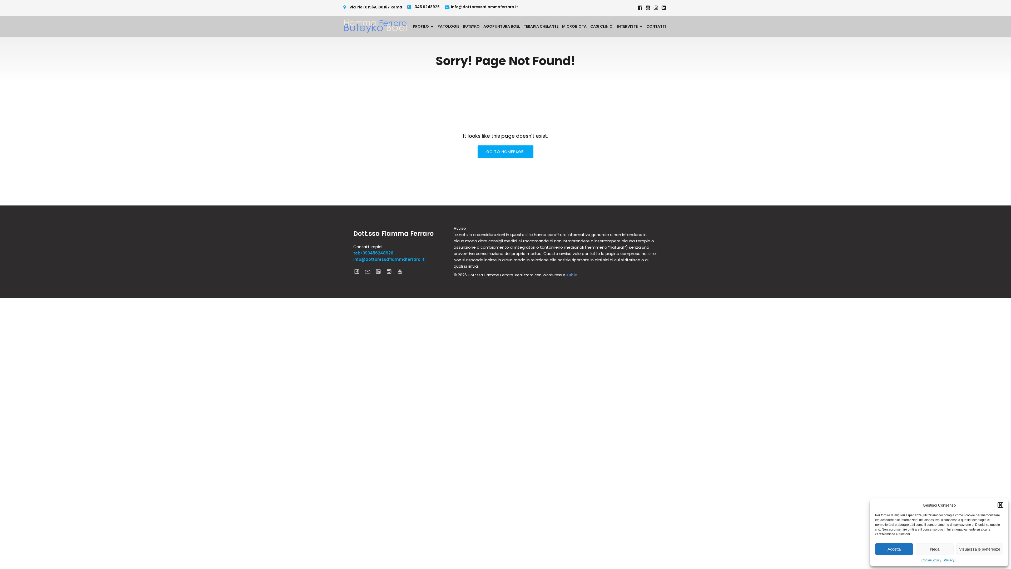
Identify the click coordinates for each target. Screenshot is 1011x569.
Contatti (656, 26)
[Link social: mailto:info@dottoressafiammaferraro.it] (369, 271)
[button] (1000, 505)
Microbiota (574, 26)
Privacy (949, 560)
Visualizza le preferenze (979, 549)
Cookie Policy (931, 560)
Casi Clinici (601, 26)
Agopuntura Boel (501, 26)
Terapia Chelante (541, 26)
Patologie (448, 26)
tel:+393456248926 (373, 253)
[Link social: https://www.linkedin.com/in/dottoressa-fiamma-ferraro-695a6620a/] (664, 8)
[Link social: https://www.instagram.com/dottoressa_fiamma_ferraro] (656, 8)
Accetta (894, 549)
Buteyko (471, 26)
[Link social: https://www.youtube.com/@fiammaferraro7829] (648, 8)
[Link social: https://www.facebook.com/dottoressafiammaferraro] (640, 8)
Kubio (571, 275)
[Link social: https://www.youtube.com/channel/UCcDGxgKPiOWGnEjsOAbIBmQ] (402, 271)
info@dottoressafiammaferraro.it (388, 259)
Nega (934, 549)
